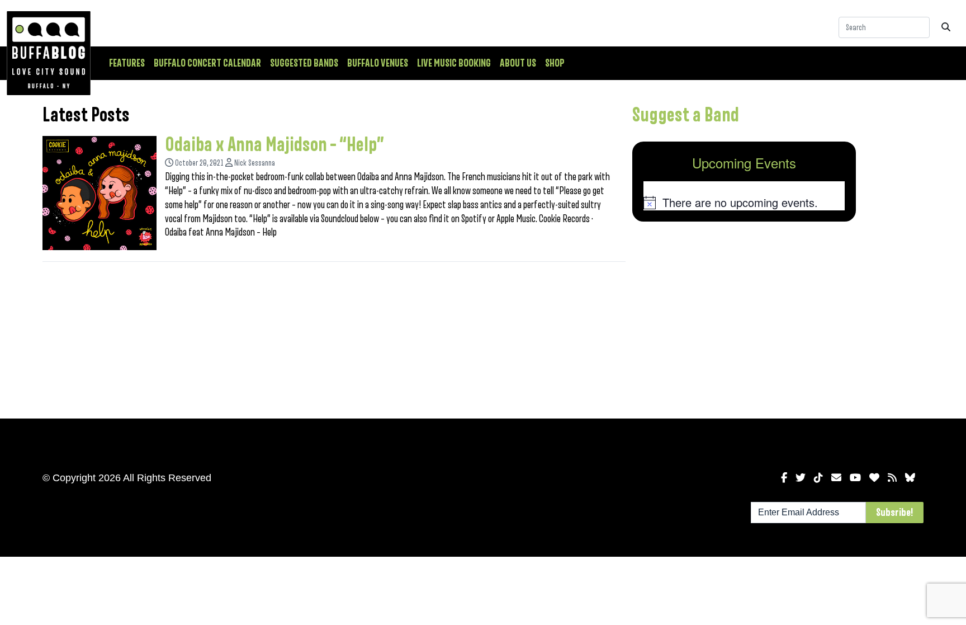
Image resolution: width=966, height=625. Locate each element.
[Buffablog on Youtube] (855, 477)
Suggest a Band (685, 115)
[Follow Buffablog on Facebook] (784, 477)
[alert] (744, 202)
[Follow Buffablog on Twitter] (800, 477)
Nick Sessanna (254, 163)
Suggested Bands (304, 63)
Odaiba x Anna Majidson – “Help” (274, 145)
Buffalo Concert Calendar (207, 63)
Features (127, 63)
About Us (518, 63)
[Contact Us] (836, 477)
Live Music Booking (454, 63)
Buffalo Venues (377, 63)
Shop (555, 63)
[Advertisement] (744, 317)
